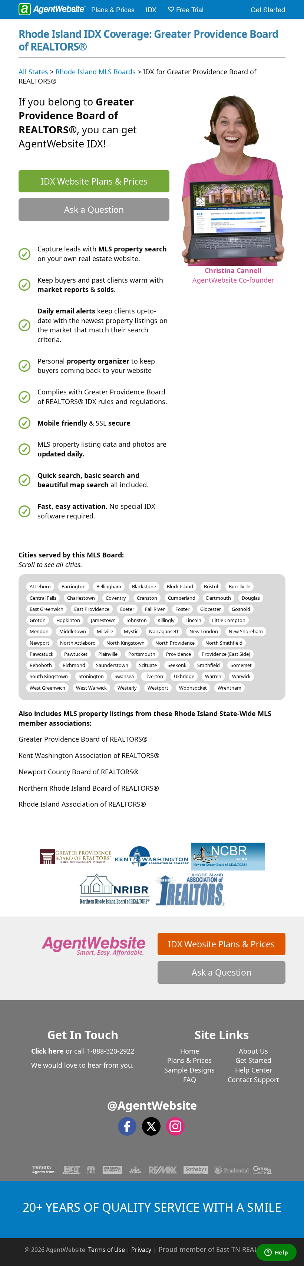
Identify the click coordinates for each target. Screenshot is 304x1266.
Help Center (253, 1069)
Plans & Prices (113, 9)
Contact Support (253, 1079)
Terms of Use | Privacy (119, 1250)
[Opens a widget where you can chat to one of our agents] (276, 1253)
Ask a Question (94, 209)
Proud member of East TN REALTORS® (219, 1249)
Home (189, 1051)
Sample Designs (189, 1069)
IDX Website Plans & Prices (94, 181)
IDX (151, 9)
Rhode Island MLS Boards (96, 71)
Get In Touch (82, 1034)
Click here (47, 1051)
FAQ (189, 1079)
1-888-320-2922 (110, 1051)
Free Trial (189, 9)
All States (33, 71)
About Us (253, 1051)
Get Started (268, 9)
